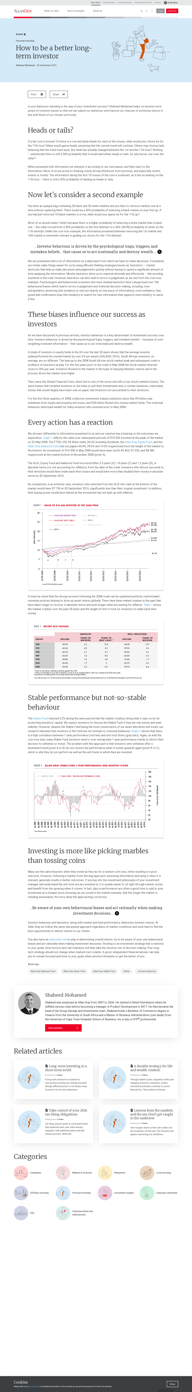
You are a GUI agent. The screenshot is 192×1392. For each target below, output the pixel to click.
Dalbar (126, 971)
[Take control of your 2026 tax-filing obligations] (29, 1122)
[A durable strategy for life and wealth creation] (114, 1077)
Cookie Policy (34, 1386)
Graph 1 (47, 437)
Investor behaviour (147, 971)
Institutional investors (143, 3)
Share (56, 94)
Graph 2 (136, 731)
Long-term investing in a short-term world (66, 1068)
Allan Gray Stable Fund (104, 971)
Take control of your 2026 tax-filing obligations (66, 1112)
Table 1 (148, 605)
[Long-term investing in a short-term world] (29, 1077)
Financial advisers (125, 3)
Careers (158, 3)
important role (58, 939)
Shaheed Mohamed (25, 65)
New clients (95, 3)
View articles (55, 1027)
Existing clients (109, 3)
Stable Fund (40, 718)
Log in (160, 11)
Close (172, 1384)
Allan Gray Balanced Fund (43, 446)
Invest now (172, 11)
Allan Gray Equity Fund (138, 442)
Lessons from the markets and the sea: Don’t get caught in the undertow (151, 1114)
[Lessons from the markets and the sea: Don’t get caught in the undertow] (114, 1122)
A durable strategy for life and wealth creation (151, 1068)
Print (33, 94)
